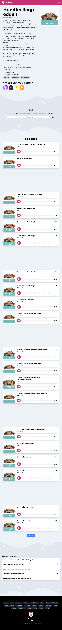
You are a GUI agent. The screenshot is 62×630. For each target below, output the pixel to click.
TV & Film (27, 605)
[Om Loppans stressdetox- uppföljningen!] (9, 433)
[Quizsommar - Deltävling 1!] (9, 303)
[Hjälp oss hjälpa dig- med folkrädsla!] (9, 367)
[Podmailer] (31, 614)
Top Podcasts (28, 623)
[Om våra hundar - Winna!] (9, 525)
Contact (40, 623)
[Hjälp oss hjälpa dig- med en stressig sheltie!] (9, 397)
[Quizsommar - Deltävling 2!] (9, 289)
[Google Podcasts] (16, 87)
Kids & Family (15, 77)
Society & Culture (9, 605)
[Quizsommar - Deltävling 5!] (9, 226)
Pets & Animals (25, 77)
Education (6, 77)
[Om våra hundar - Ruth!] (9, 511)
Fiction (34, 605)
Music (42, 603)
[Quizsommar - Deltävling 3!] (9, 276)
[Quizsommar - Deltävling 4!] (9, 239)
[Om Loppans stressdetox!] (9, 447)
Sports (47, 608)
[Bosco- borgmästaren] (9, 162)
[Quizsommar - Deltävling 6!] (9, 212)
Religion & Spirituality (52, 603)
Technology (19, 605)
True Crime (48, 605)
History (41, 605)
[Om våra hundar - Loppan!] (9, 474)
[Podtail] (11, 87)
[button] (59, 2)
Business (26, 603)
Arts (12, 603)
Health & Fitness (32, 608)
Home (21, 623)
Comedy (6, 603)
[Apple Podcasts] (5, 87)
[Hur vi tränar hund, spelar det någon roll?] (9, 148)
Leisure (14, 608)
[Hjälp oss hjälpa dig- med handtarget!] (9, 317)
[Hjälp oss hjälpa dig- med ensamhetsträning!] (9, 353)
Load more (31, 535)
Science (41, 608)
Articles (35, 623)
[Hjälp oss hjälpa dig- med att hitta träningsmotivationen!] (9, 382)
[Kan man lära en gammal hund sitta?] (9, 198)
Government (22, 608)
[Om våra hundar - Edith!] (9, 461)
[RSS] (22, 87)
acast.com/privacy (21, 67)
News (55, 605)
